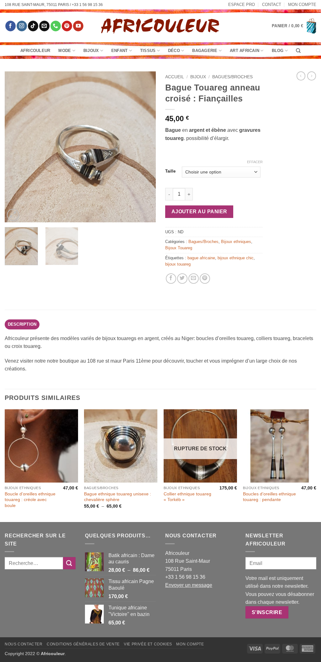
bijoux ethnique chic (236, 258)
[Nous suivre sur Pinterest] (67, 26)
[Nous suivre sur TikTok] (33, 26)
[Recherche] (298, 51)
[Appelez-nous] (55, 26)
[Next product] (301, 75)
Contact (271, 4)
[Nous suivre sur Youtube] (78, 26)
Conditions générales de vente (83, 644)
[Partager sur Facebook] (171, 278)
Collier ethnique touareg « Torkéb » (187, 496)
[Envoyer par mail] (193, 278)
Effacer (255, 162)
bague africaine (201, 258)
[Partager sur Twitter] (182, 278)
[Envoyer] (69, 563)
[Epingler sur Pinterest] (205, 278)
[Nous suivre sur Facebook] (10, 26)
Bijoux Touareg (178, 248)
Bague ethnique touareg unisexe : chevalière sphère (117, 496)
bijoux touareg (178, 264)
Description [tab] (22, 324)
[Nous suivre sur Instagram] (22, 26)
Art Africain (244, 50)
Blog (278, 50)
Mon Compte (302, 4)
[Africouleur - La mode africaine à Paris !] (160, 26)
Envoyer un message (188, 585)
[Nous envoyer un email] (44, 26)
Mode (64, 50)
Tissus (148, 50)
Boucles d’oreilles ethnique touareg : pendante (269, 496)
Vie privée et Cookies (148, 644)
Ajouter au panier (199, 211)
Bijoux (91, 50)
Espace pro (241, 4)
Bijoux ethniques (236, 241)
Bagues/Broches (232, 77)
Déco (174, 50)
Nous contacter (24, 644)
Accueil (174, 77)
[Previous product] (311, 75)
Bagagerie (204, 50)
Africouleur (35, 50)
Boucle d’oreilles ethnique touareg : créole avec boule (30, 499)
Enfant (119, 50)
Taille (170, 171)
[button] (294, 26)
